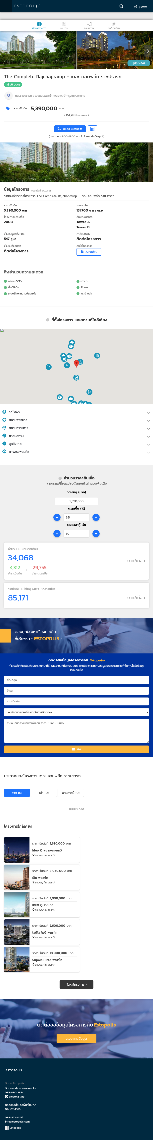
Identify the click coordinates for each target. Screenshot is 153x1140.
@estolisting (17, 1097)
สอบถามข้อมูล (76, 1038)
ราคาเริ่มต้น (20, 108)
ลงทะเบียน (91, 252)
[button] (76, 377)
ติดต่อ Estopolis (14, 1083)
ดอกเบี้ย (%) (76, 508)
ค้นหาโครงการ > (76, 984)
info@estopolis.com (17, 1122)
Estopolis (15, 1128)
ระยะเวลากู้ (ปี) (76, 524)
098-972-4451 (14, 1117)
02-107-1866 (13, 1109)
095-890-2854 (14, 1092)
